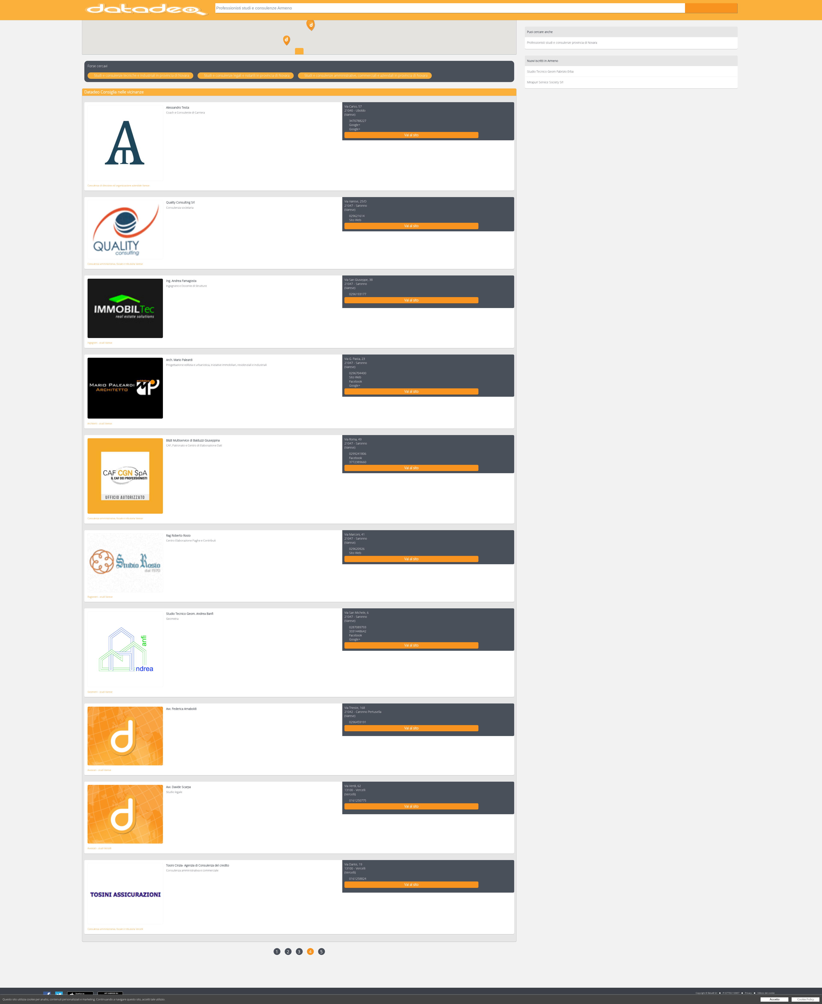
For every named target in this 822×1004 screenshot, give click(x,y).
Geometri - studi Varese (100, 691)
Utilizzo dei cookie (765, 992)
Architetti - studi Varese (100, 423)
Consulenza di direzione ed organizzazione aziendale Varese (118, 185)
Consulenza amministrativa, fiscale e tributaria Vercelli (115, 929)
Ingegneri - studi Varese (100, 342)
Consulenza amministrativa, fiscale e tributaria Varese (115, 263)
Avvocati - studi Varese (99, 770)
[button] (311, 26)
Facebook (355, 381)
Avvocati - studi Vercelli (99, 848)
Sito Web (355, 220)
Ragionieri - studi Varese (100, 596)
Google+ (354, 125)
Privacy (748, 992)
